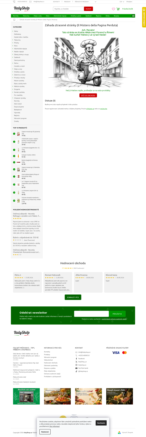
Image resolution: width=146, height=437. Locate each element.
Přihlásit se (117, 314)
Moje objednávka (49, 371)
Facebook (81, 359)
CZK (121, 2)
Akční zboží (18, 104)
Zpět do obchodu (88, 95)
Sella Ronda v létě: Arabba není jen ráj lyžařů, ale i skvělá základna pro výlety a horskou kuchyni (26, 356)
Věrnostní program (82, 2)
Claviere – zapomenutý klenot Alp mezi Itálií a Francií (26, 364)
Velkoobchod (48, 360)
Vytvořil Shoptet (127, 432)
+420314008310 (83, 355)
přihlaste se (90, 109)
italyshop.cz (82, 365)
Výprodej (17, 113)
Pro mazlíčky (18, 95)
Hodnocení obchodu (73, 263)
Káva (15, 46)
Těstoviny (17, 40)
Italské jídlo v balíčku (21, 37)
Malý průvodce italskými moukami (24, 382)
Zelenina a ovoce (19, 75)
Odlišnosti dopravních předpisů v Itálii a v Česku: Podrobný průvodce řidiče (26, 371)
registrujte (103, 109)
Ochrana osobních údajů (52, 374)
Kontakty (56, 2)
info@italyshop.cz (84, 352)
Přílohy (16, 43)
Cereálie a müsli (19, 66)
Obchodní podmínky (51, 365)
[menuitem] (16, 16)
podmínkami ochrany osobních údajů (114, 319)
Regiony (16, 115)
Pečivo (16, 63)
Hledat (88, 9)
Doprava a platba (49, 368)
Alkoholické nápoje (20, 49)
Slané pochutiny (19, 60)
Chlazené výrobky (20, 98)
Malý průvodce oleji (19, 377)
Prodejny (67, 2)
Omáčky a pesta (19, 72)
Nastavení (45, 432)
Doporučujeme (19, 107)
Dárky (16, 31)
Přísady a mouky (19, 78)
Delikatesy (17, 34)
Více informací (54, 426)
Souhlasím (101, 423)
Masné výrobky (19, 81)
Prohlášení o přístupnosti (52, 377)
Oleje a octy (18, 69)
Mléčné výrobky (19, 86)
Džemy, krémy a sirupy (21, 54)
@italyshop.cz (83, 371)
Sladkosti (17, 57)
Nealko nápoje (19, 52)
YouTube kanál (83, 368)
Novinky (16, 101)
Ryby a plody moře (20, 84)
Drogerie (17, 89)
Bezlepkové (18, 110)
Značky (16, 121)
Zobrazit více (73, 297)
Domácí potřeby (19, 92)
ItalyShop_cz (82, 362)
